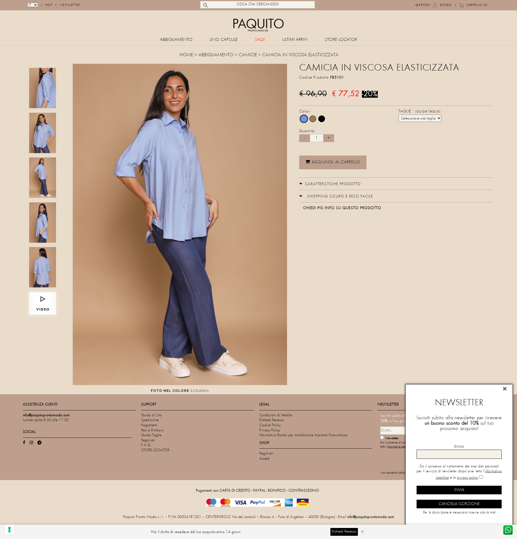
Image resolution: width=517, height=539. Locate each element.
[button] (330, 183)
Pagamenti (149, 425)
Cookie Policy (270, 425)
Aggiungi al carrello (335, 162)
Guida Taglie (151, 435)
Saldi (260, 40)
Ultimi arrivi (295, 40)
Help (49, 5)
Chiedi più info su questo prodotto (342, 208)
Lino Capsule (223, 40)
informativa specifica (399, 446)
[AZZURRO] (304, 118)
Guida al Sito (151, 415)
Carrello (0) (477, 5)
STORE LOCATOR (341, 40)
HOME (187, 55)
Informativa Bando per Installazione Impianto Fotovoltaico (303, 435)
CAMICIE (248, 55)
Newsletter (70, 5)
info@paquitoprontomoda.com (370, 517)
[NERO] (321, 118)
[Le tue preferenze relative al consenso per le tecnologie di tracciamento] (9, 529)
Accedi (446, 5)
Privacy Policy (269, 430)
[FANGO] (312, 118)
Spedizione (150, 420)
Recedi (425, 5)
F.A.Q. (146, 445)
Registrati (148, 440)
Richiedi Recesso (271, 420)
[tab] (396, 183)
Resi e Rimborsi (152, 430)
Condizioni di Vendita (275, 415)
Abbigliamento (176, 40)
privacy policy (467, 478)
